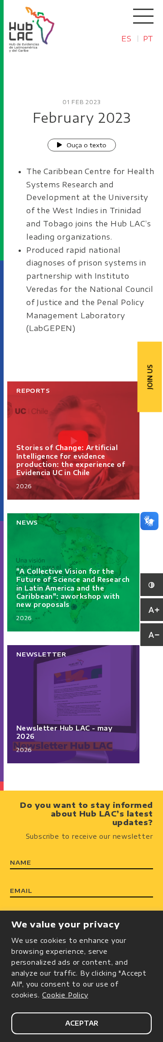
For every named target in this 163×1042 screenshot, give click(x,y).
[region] (81, 976)
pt (148, 38)
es (126, 38)
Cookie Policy (65, 995)
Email (21, 890)
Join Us (150, 377)
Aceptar (81, 1023)
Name (20, 862)
